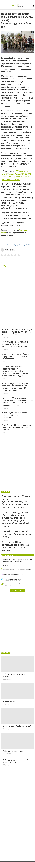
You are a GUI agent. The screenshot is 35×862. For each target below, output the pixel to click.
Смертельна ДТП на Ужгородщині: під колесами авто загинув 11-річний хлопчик (15, 546)
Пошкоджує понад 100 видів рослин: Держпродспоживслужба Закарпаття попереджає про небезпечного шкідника (16, 502)
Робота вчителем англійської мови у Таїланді (15, 761)
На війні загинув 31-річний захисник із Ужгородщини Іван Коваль (17, 534)
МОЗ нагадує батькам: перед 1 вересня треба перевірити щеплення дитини (15, 415)
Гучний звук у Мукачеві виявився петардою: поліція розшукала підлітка (16, 427)
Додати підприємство (17, 590)
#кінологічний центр (12, 245)
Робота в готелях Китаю (13, 751)
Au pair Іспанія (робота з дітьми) (17, 726)
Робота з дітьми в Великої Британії (14, 675)
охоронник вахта (10, 701)
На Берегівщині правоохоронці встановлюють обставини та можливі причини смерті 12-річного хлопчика (15, 387)
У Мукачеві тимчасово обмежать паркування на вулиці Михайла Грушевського (16, 356)
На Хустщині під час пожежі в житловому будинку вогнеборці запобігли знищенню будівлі (15, 344)
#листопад (22, 245)
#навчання (3, 245)
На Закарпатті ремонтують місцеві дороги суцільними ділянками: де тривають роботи (17, 331)
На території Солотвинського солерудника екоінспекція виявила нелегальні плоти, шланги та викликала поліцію (17, 401)
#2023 (28, 245)
